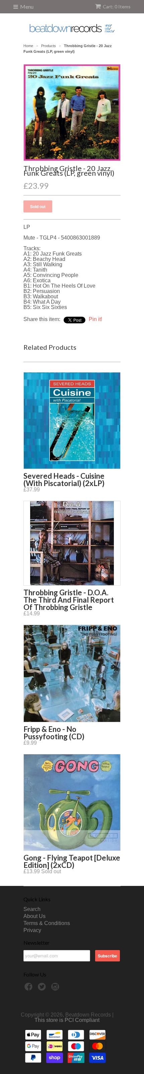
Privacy (32, 930)
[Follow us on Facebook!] (29, 988)
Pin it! (95, 319)
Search (32, 909)
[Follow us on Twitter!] (43, 988)
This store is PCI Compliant (66, 1020)
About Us (34, 916)
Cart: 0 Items (117, 6)
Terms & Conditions (46, 923)
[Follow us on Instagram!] (56, 988)
